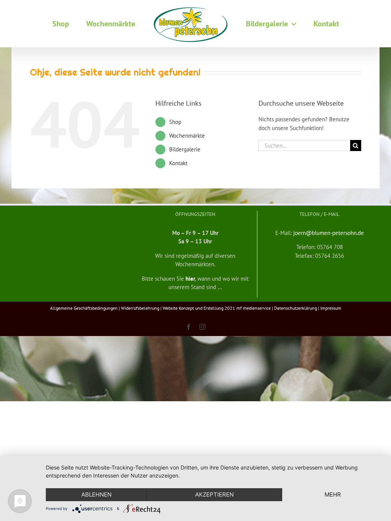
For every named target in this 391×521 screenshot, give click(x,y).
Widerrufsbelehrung (140, 308)
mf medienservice (253, 308)
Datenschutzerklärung (295, 308)
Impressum (330, 308)
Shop (175, 121)
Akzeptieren (214, 494)
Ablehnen (96, 494)
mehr (333, 494)
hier (190, 278)
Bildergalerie (184, 149)
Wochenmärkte (187, 135)
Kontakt (178, 163)
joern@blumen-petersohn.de (328, 232)
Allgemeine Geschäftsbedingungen (84, 308)
